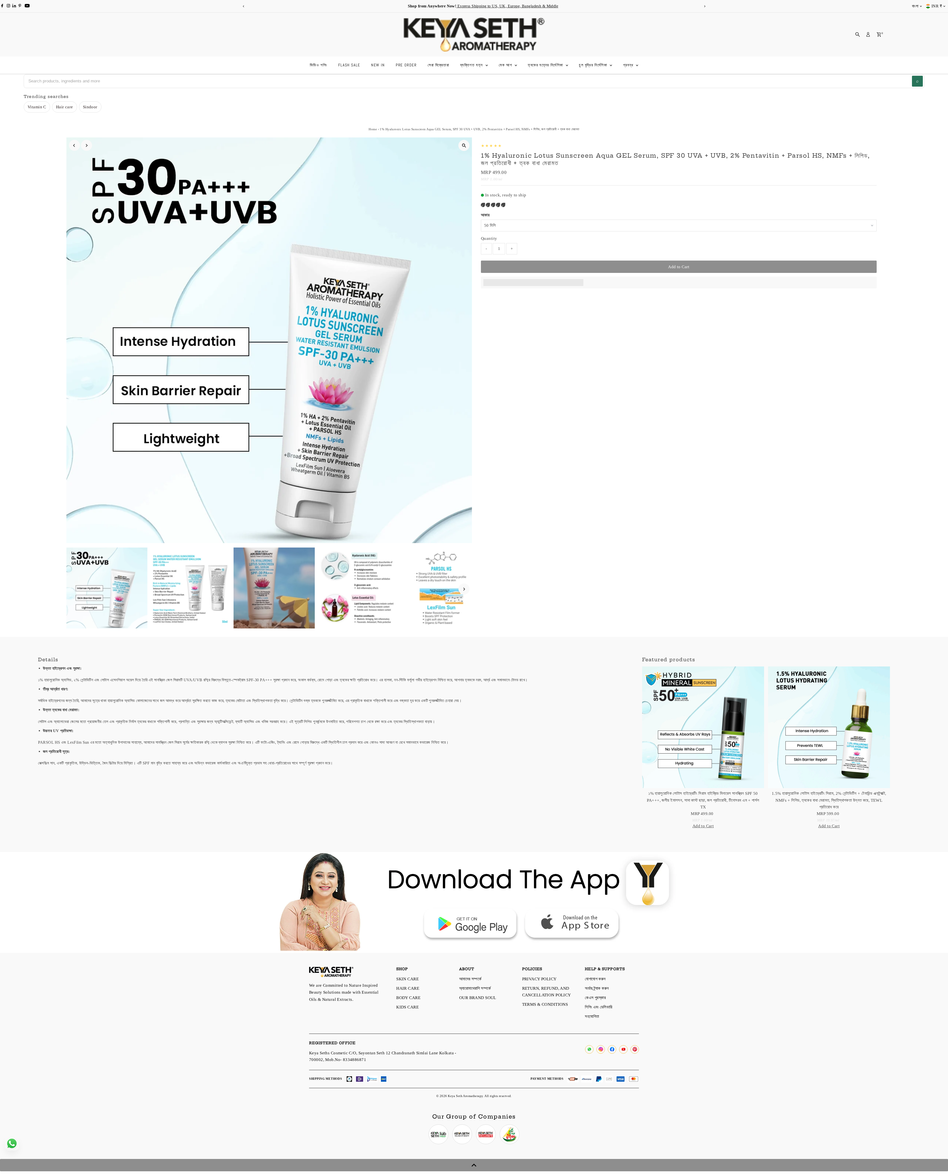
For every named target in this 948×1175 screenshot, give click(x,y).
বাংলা (915, 6)
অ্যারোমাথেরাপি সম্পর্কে (475, 988)
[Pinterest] (19, 6)
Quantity (489, 238)
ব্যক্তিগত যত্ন (472, 65)
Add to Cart (679, 267)
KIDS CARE (407, 1007)
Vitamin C (37, 107)
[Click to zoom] (464, 145)
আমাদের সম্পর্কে (470, 979)
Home (373, 129)
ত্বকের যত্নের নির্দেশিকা (546, 65)
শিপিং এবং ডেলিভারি (598, 1007)
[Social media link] (589, 1049)
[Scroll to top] (474, 1165)
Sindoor (90, 107)
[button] (493, 205)
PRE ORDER (406, 65)
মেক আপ (506, 65)
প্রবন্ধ (629, 65)
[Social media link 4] (509, 1134)
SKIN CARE (407, 979)
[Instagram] (8, 6)
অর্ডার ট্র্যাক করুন (597, 988)
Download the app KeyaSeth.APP (571, 6)
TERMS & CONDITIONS (545, 1004)
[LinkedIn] (14, 6)
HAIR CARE (407, 988)
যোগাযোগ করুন (595, 979)
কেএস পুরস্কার (595, 997)
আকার (485, 215)
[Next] (704, 6)
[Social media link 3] (486, 1134)
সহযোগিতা (592, 1016)
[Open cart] (879, 34)
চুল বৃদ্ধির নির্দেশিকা (594, 65)
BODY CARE (408, 997)
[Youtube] (27, 6)
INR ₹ (936, 6)
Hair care (64, 107)
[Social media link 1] (438, 1134)
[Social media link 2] (462, 1134)
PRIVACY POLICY (539, 979)
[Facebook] (2, 6)
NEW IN (378, 65)
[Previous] (243, 6)
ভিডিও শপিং (318, 65)
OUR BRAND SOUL (477, 997)
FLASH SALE (349, 65)
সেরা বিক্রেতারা (438, 65)
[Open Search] (857, 34)
